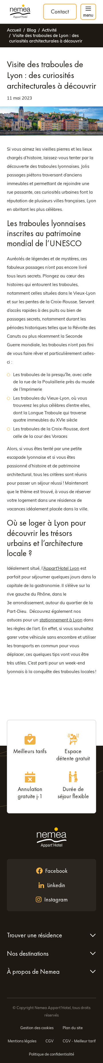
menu (88, 14)
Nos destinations (28, 953)
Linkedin (56, 885)
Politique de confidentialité (51, 1054)
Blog (31, 30)
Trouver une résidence (34, 935)
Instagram (56, 899)
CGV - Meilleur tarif (79, 1041)
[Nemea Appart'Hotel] (20, 12)
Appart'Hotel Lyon (61, 568)
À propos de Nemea (33, 971)
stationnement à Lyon (60, 620)
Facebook (56, 871)
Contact (60, 11)
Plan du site (73, 1027)
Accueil (14, 30)
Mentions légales (22, 1041)
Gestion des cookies (37, 1027)
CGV (49, 1041)
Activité (49, 30)
